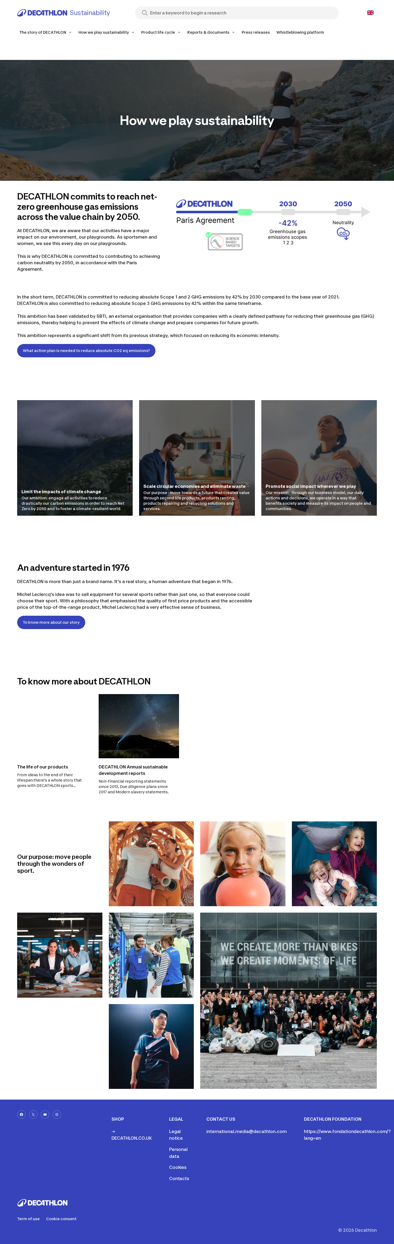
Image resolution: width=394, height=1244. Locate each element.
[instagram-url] (57, 1114)
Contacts (179, 1178)
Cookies (178, 1167)
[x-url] (33, 1114)
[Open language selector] (370, 12)
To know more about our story (51, 622)
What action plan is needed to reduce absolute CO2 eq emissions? (86, 350)
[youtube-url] (45, 1114)
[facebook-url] (21, 1114)
